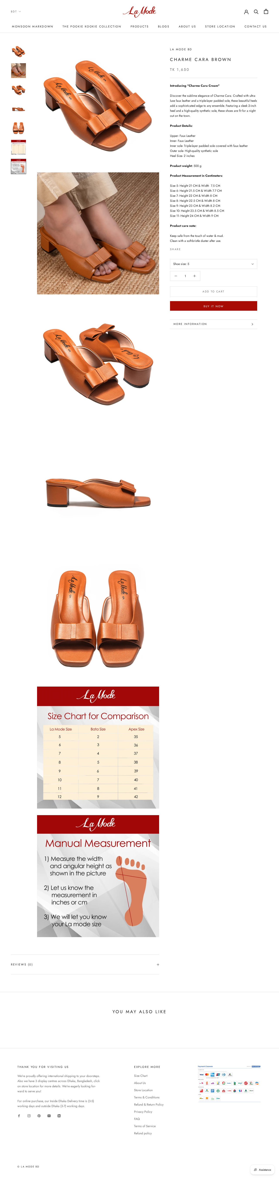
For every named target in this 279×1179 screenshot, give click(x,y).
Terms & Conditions (147, 1097)
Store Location (220, 26)
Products (140, 26)
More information (190, 324)
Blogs (164, 26)
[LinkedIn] (59, 1115)
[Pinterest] (196, 248)
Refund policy (143, 1133)
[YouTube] (49, 1115)
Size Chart (140, 1076)
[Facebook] (185, 248)
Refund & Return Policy (148, 1104)
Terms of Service (145, 1126)
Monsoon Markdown (32, 26)
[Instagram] (29, 1115)
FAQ (137, 1119)
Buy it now (214, 306)
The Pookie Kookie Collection (92, 26)
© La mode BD (28, 1166)
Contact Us (256, 26)
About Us (187, 26)
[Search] (256, 11)
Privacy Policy (143, 1111)
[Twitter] (190, 248)
